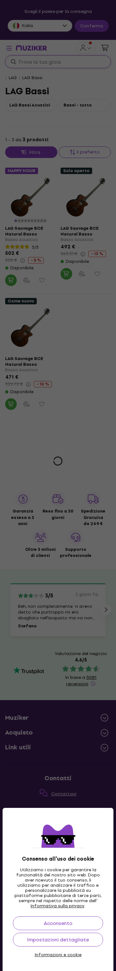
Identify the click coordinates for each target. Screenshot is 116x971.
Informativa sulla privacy (57, 905)
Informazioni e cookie (58, 955)
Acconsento (58, 923)
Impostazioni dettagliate (58, 940)
